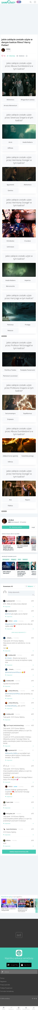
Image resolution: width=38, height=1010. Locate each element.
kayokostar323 (10, 601)
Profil (33, 527)
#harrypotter (6, 559)
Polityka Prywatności (6, 988)
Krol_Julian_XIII (10, 813)
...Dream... (9, 638)
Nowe (3, 1009)
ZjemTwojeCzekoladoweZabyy (15, 725)
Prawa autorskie (5, 985)
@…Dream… (9, 658)
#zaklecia (25, 559)
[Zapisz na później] (26, 56)
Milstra (8, 840)
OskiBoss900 (12, 655)
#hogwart (13, 559)
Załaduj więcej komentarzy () (19, 851)
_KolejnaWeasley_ (13, 691)
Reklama (6, 972)
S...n (7, 766)
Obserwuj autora (17, 527)
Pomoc (2, 978)
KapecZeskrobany (11, 829)
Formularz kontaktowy (7, 991)
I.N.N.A (8, 49)
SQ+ (19, 2)
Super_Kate (9, 802)
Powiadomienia (26, 1009)
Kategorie (18, 1009)
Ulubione (21, 56)
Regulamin (3, 981)
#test (19, 559)
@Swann (8, 790)
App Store (27, 965)
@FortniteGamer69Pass (12, 672)
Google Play (14, 965)
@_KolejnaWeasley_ (11, 706)
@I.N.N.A (8, 614)
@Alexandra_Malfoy (11, 753)
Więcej (33, 1009)
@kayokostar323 (10, 624)
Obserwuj (12, 56)
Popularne (11, 1008)
